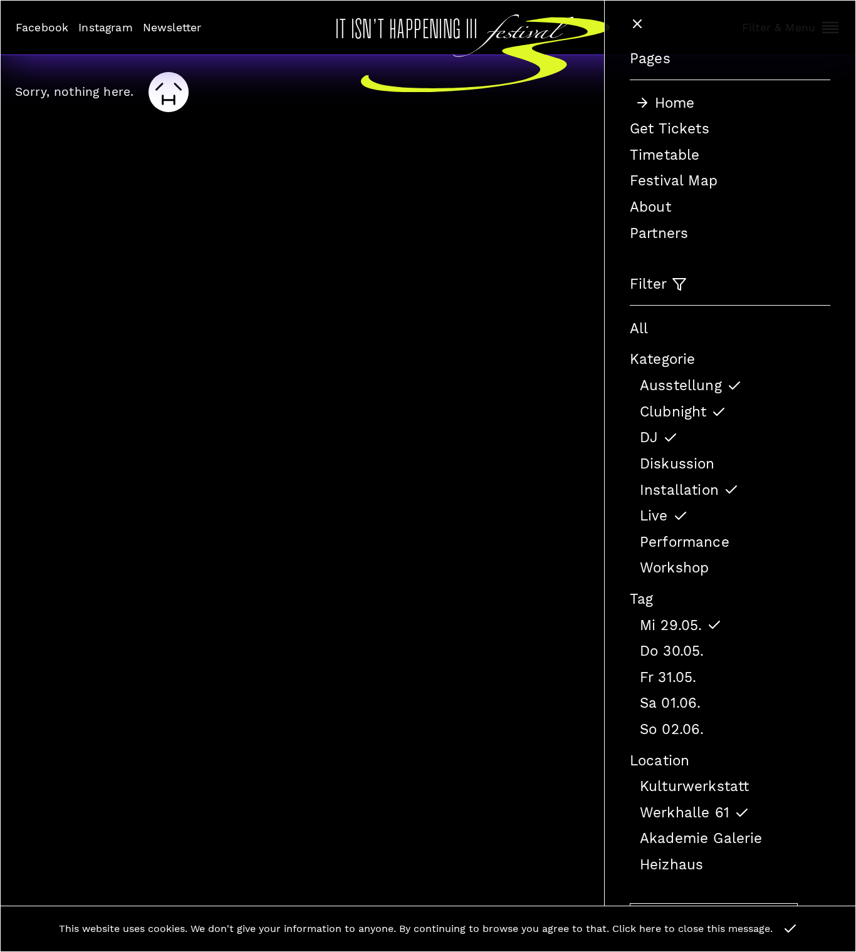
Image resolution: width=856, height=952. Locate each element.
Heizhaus (671, 864)
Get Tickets (669, 128)
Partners (659, 233)
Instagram (105, 27)
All (639, 328)
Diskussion (677, 463)
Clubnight (673, 411)
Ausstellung (681, 385)
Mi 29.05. (671, 625)
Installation (679, 490)
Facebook (42, 27)
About (650, 207)
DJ (649, 437)
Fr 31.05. (668, 677)
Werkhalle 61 (684, 812)
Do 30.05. (672, 651)
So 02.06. (672, 729)
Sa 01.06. (670, 703)
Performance (684, 542)
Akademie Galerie (701, 838)
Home (675, 103)
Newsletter (172, 27)
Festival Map (674, 180)
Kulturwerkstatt (694, 786)
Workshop (674, 567)
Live (654, 515)
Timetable (664, 155)
